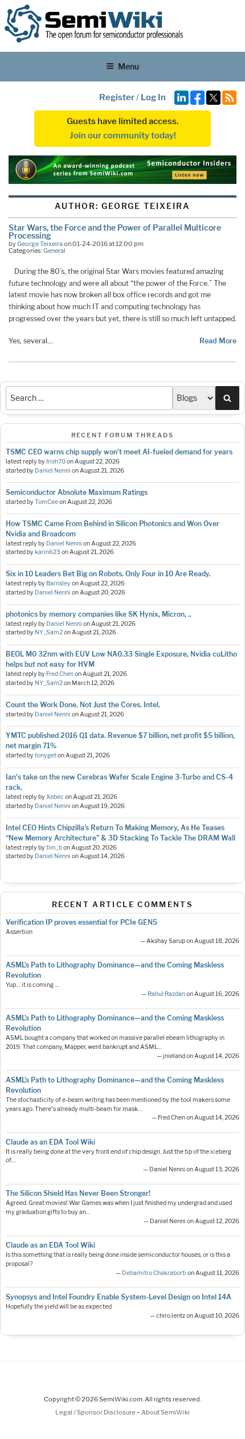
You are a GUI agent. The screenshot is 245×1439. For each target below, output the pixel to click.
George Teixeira (40, 244)
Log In (153, 97)
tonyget (45, 755)
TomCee (46, 502)
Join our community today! (123, 135)
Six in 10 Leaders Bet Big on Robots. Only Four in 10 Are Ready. (108, 573)
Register (116, 97)
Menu (128, 66)
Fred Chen (60, 674)
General (54, 251)
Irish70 (56, 461)
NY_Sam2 (49, 632)
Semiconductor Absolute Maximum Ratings (77, 492)
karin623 (47, 552)
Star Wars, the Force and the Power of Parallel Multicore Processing (115, 231)
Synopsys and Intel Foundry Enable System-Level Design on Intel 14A (118, 1297)
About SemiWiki (165, 1412)
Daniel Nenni (53, 470)
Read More (217, 341)
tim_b (54, 847)
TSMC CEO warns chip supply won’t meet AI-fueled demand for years (119, 452)
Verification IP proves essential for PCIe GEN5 (81, 922)
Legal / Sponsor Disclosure (96, 1412)
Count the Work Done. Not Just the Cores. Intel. (83, 704)
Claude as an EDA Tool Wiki (50, 1142)
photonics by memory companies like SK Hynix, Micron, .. (98, 614)
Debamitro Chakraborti (154, 1273)
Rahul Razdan (166, 994)
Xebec (55, 797)
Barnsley (58, 583)
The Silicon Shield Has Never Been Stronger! (78, 1193)
